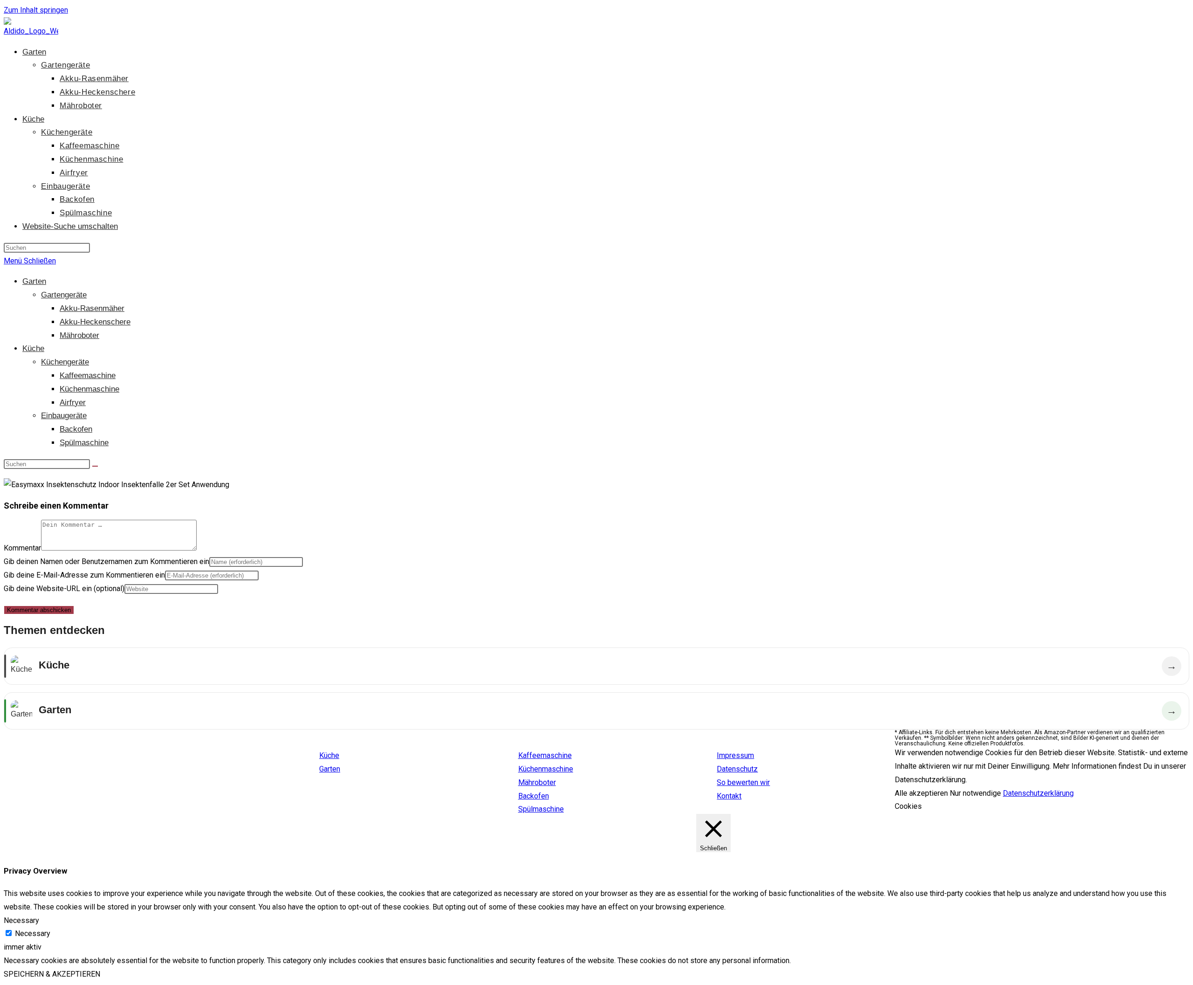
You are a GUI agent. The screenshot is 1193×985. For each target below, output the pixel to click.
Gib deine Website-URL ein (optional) (64, 588)
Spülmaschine (84, 442)
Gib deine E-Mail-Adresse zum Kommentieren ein (84, 575)
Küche (33, 348)
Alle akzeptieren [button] (921, 793)
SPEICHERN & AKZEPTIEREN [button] (52, 974)
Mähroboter (79, 335)
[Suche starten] (95, 466)
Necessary (32, 933)
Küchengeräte (65, 362)
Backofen (76, 429)
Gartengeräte (64, 294)
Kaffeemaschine (88, 375)
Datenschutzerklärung (1038, 793)
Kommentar (22, 548)
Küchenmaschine (89, 389)
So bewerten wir (743, 782)
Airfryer (73, 402)
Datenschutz (737, 769)
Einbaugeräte (64, 415)
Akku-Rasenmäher (92, 308)
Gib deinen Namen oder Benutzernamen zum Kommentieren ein (106, 561)
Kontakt (729, 796)
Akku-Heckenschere (95, 321)
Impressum (735, 755)
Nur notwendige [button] (975, 793)
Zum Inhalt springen (36, 10)
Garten (34, 281)
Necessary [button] (21, 920)
